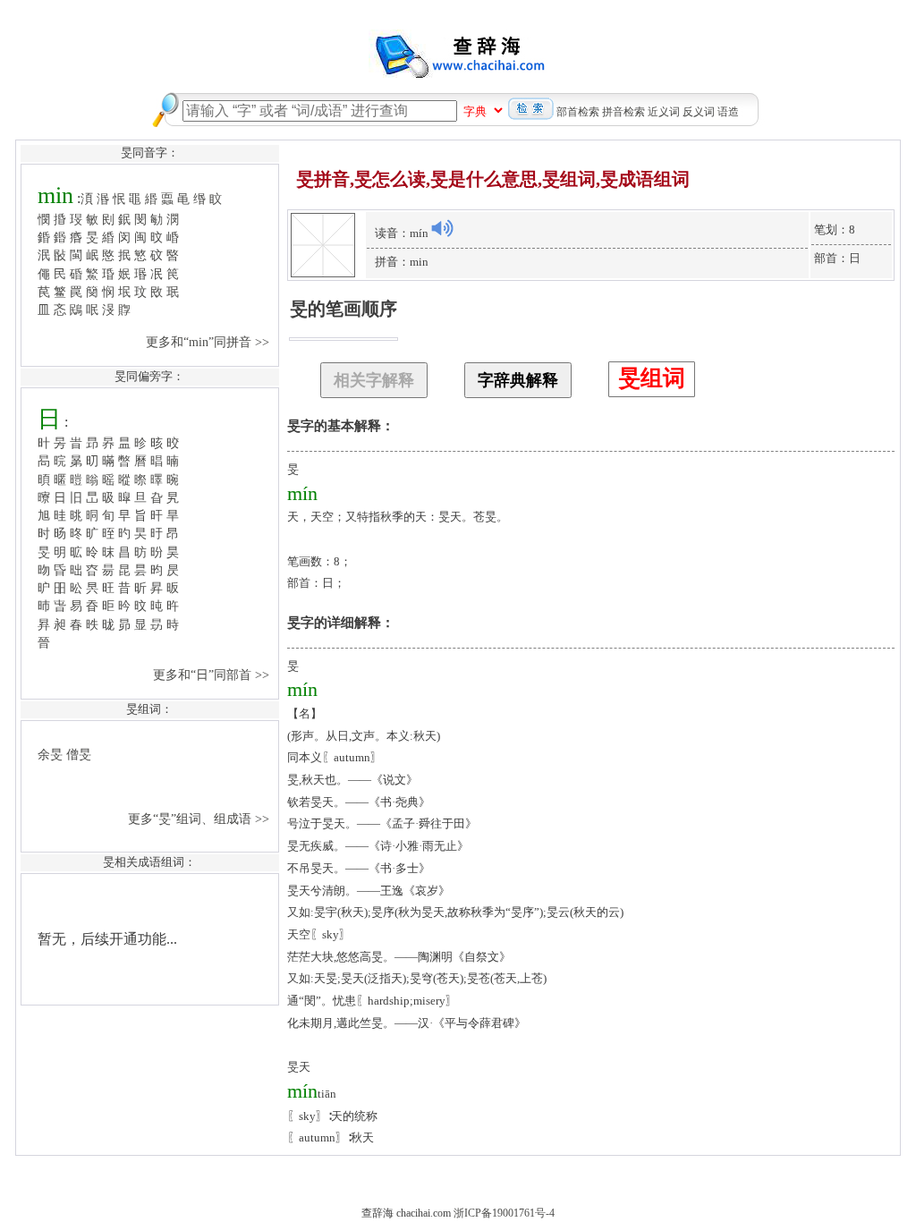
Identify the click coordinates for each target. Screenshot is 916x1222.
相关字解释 (374, 380)
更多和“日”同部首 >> (213, 674)
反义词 (699, 112)
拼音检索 (623, 112)
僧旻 (78, 754)
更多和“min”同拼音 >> (209, 342)
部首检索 (577, 112)
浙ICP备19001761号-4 (504, 1213)
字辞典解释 (518, 380)
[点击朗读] (442, 228)
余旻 (50, 754)
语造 (728, 112)
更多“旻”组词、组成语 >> (200, 818)
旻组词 (651, 378)
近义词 (664, 112)
